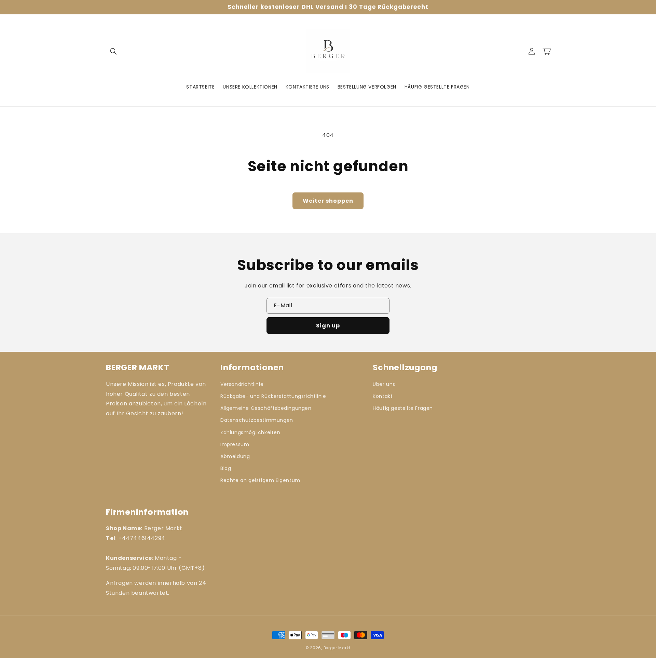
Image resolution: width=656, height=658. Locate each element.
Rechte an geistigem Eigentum (260, 480)
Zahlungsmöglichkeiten (250, 432)
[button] (113, 51)
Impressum (234, 444)
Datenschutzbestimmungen (256, 420)
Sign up (328, 326)
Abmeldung (235, 456)
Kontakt (383, 396)
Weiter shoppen (328, 201)
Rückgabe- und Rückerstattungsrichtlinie (273, 396)
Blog (225, 468)
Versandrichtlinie (241, 384)
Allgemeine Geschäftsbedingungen (266, 408)
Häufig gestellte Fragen (403, 408)
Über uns (384, 384)
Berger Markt (337, 647)
